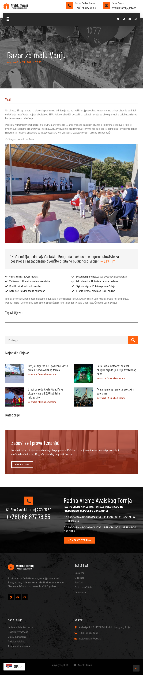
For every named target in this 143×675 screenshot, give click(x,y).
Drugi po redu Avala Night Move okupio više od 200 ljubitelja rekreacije (45, 393)
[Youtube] (130, 19)
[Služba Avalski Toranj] (69, 5)
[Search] (133, 340)
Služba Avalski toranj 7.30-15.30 (28, 509)
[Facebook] (118, 19)
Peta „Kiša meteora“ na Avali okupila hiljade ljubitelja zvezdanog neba (116, 370)
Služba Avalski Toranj (85, 3)
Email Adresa (118, 3)
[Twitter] (124, 19)
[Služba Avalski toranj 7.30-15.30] (28, 501)
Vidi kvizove (22, 464)
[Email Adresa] (106, 5)
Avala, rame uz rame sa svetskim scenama (115, 391)
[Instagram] (135, 19)
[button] (7, 19)
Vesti (8, 99)
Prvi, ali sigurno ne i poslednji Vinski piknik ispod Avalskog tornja (48, 368)
